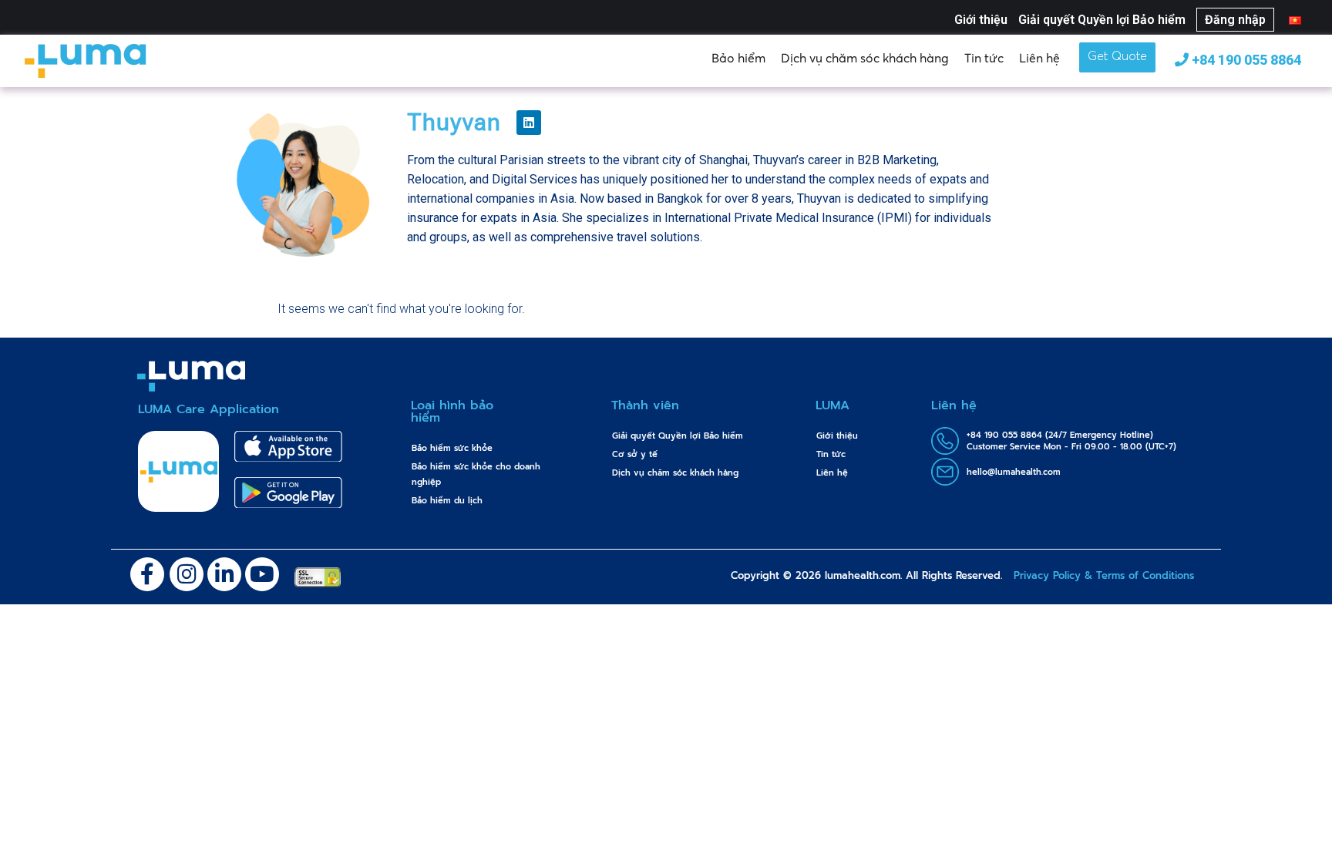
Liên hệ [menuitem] (832, 472)
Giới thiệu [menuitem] (837, 435)
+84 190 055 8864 (1245, 60)
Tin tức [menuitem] (831, 454)
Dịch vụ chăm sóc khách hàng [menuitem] (675, 472)
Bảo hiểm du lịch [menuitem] (447, 500)
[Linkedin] (528, 122)
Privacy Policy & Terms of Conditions (1104, 575)
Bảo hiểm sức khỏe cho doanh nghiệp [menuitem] (476, 474)
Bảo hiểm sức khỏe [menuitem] (452, 448)
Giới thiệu (980, 19)
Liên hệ (1039, 58)
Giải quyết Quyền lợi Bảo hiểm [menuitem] (677, 435)
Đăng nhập (1235, 19)
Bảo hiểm (738, 58)
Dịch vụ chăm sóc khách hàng (865, 58)
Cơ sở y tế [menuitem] (635, 454)
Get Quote (1117, 57)
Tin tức (984, 58)
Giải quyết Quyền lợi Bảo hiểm (1102, 19)
